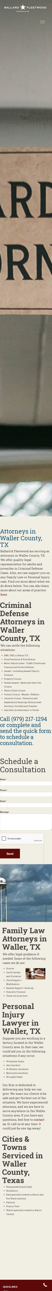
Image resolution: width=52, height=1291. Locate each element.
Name (3, 779)
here (3, 594)
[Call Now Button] (45, 1284)
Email (3, 801)
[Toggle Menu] (42, 22)
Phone (4, 790)
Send (9, 853)
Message (4, 811)
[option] (26, 258)
